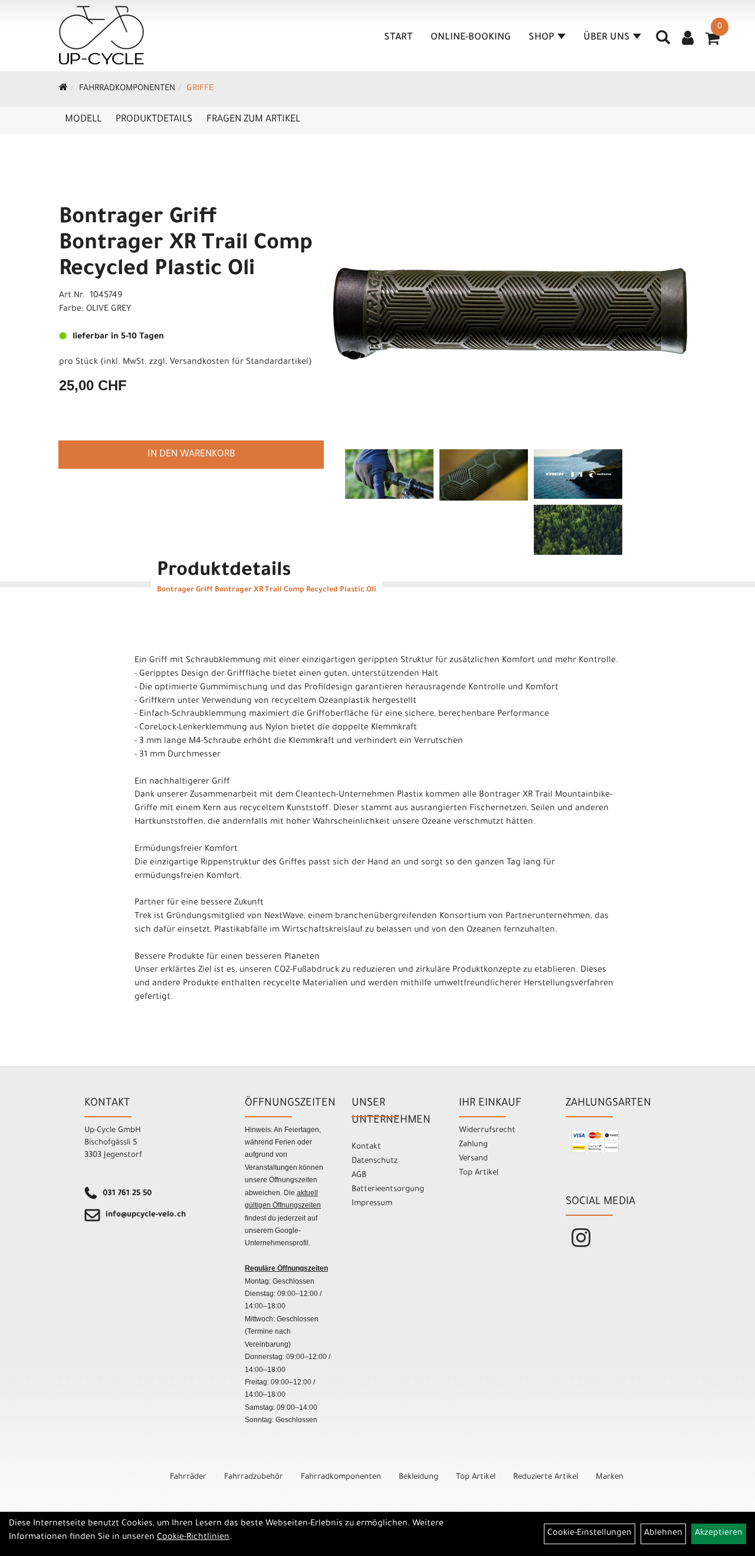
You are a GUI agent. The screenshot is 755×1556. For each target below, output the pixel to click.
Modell (83, 119)
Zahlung (473, 1144)
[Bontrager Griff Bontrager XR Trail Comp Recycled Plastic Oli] (510, 313)
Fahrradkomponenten (127, 89)
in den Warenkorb (191, 454)
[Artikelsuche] (663, 42)
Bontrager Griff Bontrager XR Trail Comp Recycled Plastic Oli (186, 244)
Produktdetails (154, 119)
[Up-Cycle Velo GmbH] (101, 35)
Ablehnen (663, 1533)
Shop (541, 37)
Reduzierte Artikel (545, 1477)
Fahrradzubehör (253, 1477)
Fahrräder (188, 1477)
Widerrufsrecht (487, 1130)
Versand (473, 1158)
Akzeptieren (719, 1533)
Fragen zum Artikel (253, 119)
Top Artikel (478, 1173)
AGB (359, 1175)
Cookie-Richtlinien (193, 1537)
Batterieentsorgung (388, 1189)
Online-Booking (471, 37)
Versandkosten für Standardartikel (239, 362)
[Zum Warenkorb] (712, 42)
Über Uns (606, 37)
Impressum (372, 1203)
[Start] (63, 89)
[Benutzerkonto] (688, 39)
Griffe (200, 89)
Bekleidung (418, 1477)
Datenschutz (375, 1161)
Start (398, 37)
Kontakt (366, 1147)
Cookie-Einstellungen (589, 1533)
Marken (609, 1477)
